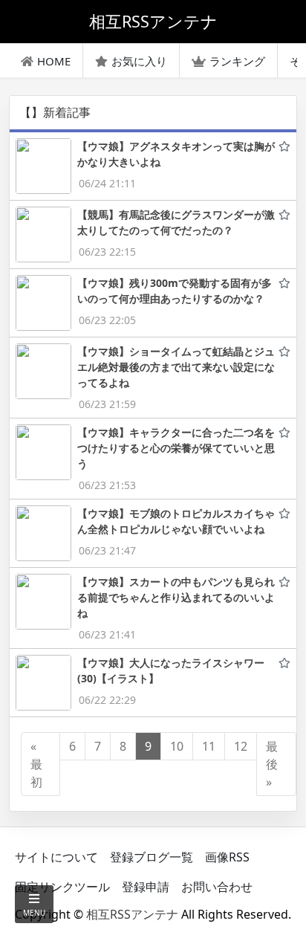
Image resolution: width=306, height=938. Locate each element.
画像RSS (227, 857)
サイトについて (56, 857)
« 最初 (36, 764)
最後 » (272, 764)
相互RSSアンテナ (132, 914)
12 (240, 746)
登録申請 (145, 887)
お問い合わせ (217, 887)
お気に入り (139, 61)
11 (208, 746)
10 (176, 746)
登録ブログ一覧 (151, 857)
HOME (54, 61)
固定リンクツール (62, 887)
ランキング (237, 61)
